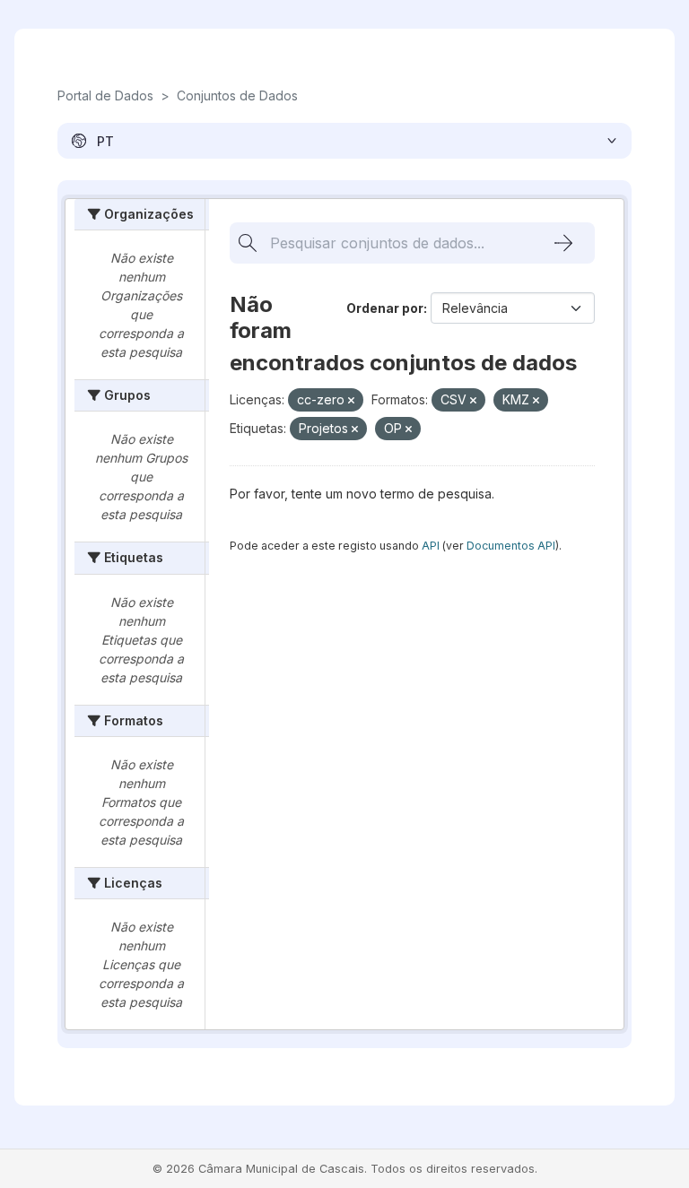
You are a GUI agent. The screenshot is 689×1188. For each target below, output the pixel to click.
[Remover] (351, 401)
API (431, 545)
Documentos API (511, 545)
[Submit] (563, 243)
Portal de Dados (105, 95)
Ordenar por (384, 308)
